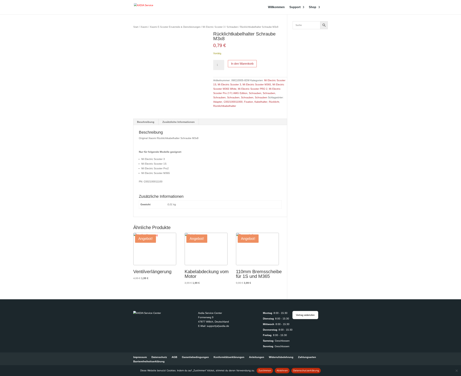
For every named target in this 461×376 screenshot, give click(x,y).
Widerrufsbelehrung (281, 357)
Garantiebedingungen (195, 357)
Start (135, 27)
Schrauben (232, 27)
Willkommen (276, 7)
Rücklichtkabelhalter (224, 105)
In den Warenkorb (242, 63)
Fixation (248, 101)
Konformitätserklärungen (229, 357)
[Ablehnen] (456, 370)
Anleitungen (256, 357)
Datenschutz (159, 357)
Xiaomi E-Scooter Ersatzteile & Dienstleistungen (175, 27)
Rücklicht (274, 101)
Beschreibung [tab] (145, 121)
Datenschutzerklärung (306, 370)
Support (295, 7)
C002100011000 (233, 101)
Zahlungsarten (307, 357)
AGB (174, 357)
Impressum (140, 357)
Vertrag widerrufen (305, 315)
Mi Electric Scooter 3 (214, 27)
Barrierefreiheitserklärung (149, 361)
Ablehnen (282, 370)
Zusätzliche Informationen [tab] (178, 121)
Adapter (217, 101)
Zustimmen (264, 370)
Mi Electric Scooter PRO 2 (252, 88)
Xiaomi (144, 27)
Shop (312, 7)
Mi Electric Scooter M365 (257, 84)
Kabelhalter (260, 101)
